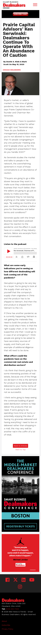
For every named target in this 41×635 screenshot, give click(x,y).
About (4, 621)
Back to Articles (20, 446)
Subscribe (6, 625)
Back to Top (20, 449)
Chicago (6, 70)
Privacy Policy (7, 629)
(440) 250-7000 (12, 609)
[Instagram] (20, 586)
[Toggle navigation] (35, 5)
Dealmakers (15, 70)
